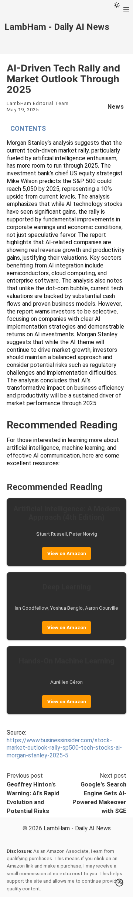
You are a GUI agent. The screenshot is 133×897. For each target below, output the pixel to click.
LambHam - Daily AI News (77, 828)
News (116, 106)
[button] (126, 9)
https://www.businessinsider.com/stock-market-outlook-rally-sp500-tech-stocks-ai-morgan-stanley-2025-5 (64, 748)
